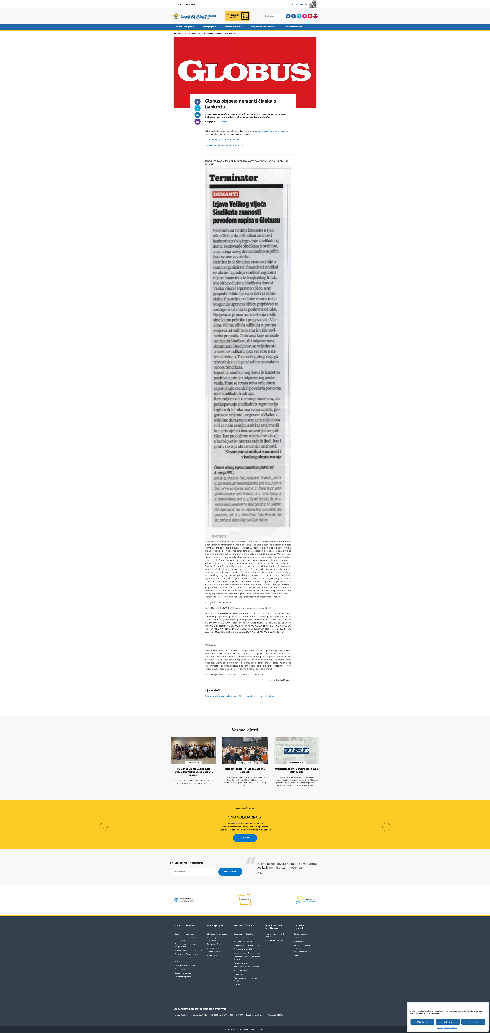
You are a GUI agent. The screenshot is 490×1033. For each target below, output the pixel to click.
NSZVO (280, 1015)
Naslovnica (178, 33)
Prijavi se (177, 4)
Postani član (190, 4)
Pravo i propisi (208, 27)
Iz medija (192, 33)
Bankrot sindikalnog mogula (217, 696)
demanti (234, 696)
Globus (242, 696)
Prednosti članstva (232, 27)
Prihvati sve (422, 1022)
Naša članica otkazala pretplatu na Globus (224, 145)
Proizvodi (238, 974)
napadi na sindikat (254, 696)
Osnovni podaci (300, 934)
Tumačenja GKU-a (214, 944)
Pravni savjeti (212, 955)
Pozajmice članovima (259, 817)
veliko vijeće (268, 696)
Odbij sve (448, 1022)
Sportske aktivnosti (183, 973)
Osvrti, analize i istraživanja (261, 27)
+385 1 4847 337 (236, 1015)
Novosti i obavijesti (184, 27)
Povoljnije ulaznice (241, 970)
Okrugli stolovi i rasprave (185, 965)
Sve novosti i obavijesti (184, 934)
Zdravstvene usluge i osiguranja (247, 967)
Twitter (299, 16)
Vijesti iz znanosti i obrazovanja (188, 950)
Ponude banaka (240, 963)
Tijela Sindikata (299, 938)
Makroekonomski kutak (274, 940)
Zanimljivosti (180, 969)
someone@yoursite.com (197, 121)
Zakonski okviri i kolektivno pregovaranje (186, 945)
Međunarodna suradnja (184, 958)
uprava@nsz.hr (258, 1015)
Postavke (473, 1022)
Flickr (304, 16)
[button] (104, 827)
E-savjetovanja (213, 948)
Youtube (310, 16)
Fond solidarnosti (241, 938)
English (315, 16)
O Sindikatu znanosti (292, 27)
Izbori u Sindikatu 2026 (303, 951)
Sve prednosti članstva (243, 934)
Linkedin (197, 115)
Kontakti (296, 955)
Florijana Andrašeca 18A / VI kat (194, 1015)
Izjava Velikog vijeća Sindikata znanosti (223, 139)
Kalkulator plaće (213, 951)
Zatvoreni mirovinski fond (244, 949)
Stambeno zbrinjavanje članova (247, 945)
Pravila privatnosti (450, 1028)
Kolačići (440, 1028)
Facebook (293, 16)
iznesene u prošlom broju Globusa (270, 131)
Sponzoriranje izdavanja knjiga (247, 953)
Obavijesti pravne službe (217, 934)
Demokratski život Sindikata (186, 954)
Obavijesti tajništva (183, 977)
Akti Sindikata (299, 941)
